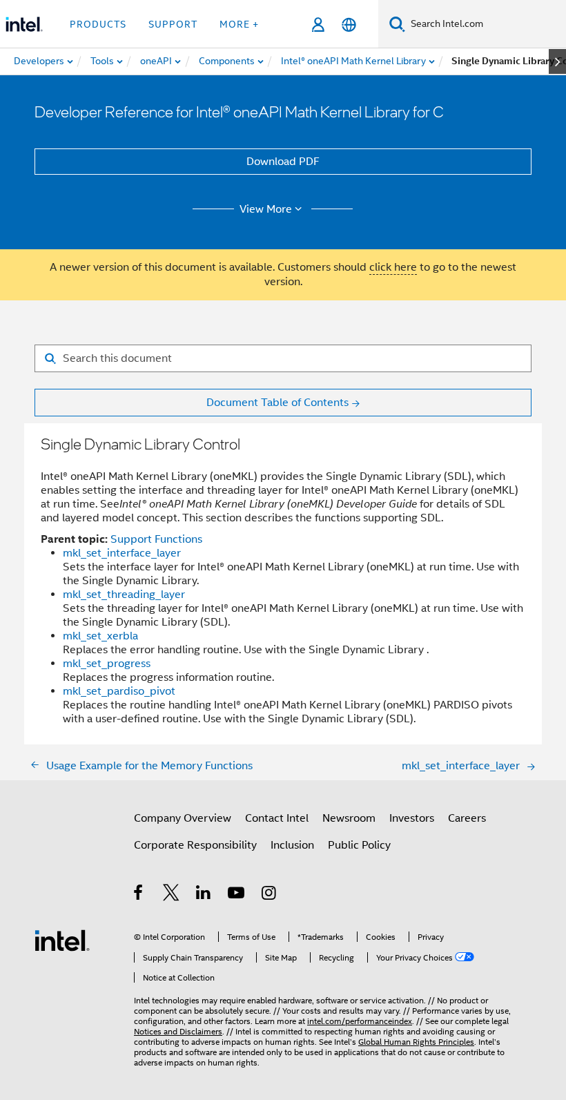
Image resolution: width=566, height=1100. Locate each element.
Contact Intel (277, 818)
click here (393, 267)
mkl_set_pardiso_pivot (119, 691)
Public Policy (359, 845)
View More (266, 209)
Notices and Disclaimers (178, 1031)
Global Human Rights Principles (416, 1041)
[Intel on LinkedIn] (204, 894)
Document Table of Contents (277, 402)
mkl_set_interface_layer (122, 553)
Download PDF (283, 161)
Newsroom (348, 818)
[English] (349, 24)
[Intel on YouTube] (237, 894)
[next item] (557, 61)
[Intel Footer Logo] (62, 940)
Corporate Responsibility (195, 845)
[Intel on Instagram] (269, 894)
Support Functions (156, 539)
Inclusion (292, 845)
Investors (411, 818)
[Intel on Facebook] (139, 894)
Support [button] (172, 24)
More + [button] (239, 24)
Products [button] (98, 24)
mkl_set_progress (106, 663)
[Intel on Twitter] (171, 894)
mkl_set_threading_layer (124, 594)
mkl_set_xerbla (100, 636)
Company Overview (182, 818)
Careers (467, 818)
